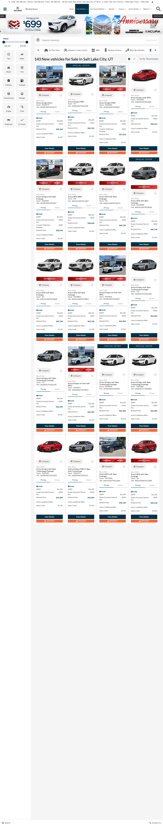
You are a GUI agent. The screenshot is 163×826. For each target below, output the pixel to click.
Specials (111, 9)
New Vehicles (81, 9)
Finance (121, 9)
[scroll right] (155, 50)
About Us (146, 9)
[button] (5, 9)
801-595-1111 (21, 2)
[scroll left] (38, 50)
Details (57, 112)
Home (72, 9)
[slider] (3, 42)
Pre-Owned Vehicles (97, 9)
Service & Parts (134, 9)
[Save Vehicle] (61, 95)
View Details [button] (49, 148)
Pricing (43, 112)
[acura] (18, 9)
